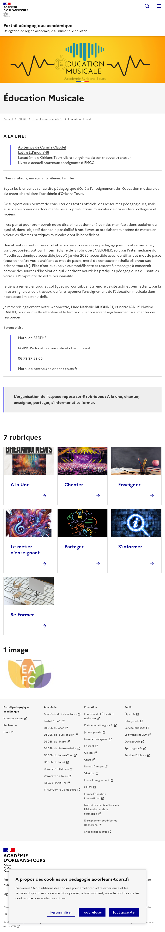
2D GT (22, 119)
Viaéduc (89, 773)
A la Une (20, 484)
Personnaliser (61, 912)
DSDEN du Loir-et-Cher (58, 755)
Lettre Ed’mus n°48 (33, 152)
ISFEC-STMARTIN (55, 783)
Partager (74, 546)
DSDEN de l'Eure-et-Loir (59, 735)
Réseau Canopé (94, 766)
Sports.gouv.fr (133, 748)
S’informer (130, 546)
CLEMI (88, 787)
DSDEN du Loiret (54, 762)
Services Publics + (135, 755)
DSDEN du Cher (54, 728)
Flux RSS (8, 732)
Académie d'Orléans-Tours (60, 714)
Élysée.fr (130, 714)
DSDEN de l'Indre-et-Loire (60, 748)
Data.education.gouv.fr (98, 725)
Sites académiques (95, 832)
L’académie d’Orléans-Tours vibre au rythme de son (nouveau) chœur (74, 157)
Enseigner (129, 484)
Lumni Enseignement (96, 780)
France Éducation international (95, 796)
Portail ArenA (52, 721)
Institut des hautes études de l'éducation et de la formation (102, 809)
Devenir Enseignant (96, 739)
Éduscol (89, 746)
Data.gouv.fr (132, 742)
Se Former (22, 614)
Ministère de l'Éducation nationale (99, 716)
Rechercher (147, 6)
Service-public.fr (135, 728)
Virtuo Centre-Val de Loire (60, 790)
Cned (87, 760)
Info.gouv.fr (132, 721)
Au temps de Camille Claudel (42, 147)
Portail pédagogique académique (37, 25)
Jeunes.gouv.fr (92, 732)
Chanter (73, 484)
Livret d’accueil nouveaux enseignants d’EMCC (56, 162)
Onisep (88, 753)
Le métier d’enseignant (25, 549)
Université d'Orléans (56, 769)
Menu (159, 6)
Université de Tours (55, 776)
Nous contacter (13, 718)
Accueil (8, 119)
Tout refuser (92, 912)
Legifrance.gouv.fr (136, 735)
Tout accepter (124, 912)
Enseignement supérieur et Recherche (100, 823)
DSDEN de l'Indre (55, 742)
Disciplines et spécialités (47, 119)
